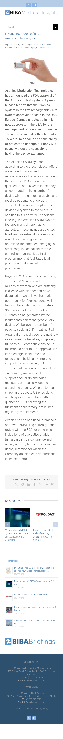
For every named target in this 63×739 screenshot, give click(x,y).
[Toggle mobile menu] (56, 17)
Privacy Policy (42, 708)
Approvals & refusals (41, 45)
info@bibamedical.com (34, 680)
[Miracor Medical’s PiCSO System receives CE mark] (17, 509)
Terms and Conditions (25, 708)
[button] (7, 524)
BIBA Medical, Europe (41, 668)
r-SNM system (42, 48)
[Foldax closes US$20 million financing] (45, 509)
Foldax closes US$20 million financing (31, 595)
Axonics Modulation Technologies (20, 48)
